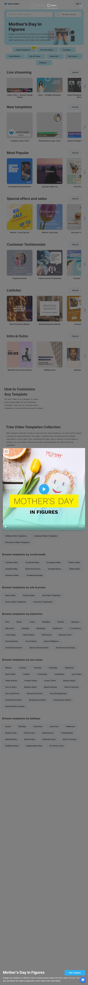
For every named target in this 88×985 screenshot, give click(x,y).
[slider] (44, 529)
